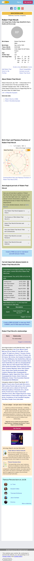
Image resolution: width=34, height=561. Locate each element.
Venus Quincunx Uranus (24, 366)
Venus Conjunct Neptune (9, 368)
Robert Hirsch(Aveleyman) (12, 101)
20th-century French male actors (12, 386)
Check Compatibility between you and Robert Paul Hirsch (25, 71)
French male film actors (22, 384)
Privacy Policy (7, 556)
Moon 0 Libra (24, 349)
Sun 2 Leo (16, 349)
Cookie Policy (18, 556)
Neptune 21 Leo (13, 355)
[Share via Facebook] (11, 9)
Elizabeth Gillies (14, 489)
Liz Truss (12, 484)
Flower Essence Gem (14, 462)
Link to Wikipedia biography (9, 92)
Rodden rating (16, 67)
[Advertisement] (17, 120)
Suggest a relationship (24, 342)
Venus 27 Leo (16, 351)
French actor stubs (12, 391)
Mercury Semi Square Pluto (15, 364)
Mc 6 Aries (12, 357)
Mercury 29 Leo (6, 351)
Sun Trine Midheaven (8, 359)
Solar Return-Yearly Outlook (16, 450)
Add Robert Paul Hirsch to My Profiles (6, 71)
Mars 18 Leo (24, 351)
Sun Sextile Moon (20, 359)
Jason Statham (14, 497)
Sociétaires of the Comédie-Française (17, 397)
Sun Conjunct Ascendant (23, 357)
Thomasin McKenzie (16, 493)
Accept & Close (7, 559)
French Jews (10, 384)
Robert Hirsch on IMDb (11, 99)
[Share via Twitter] (15, 9)
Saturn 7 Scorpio (20, 353)
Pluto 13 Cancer (23, 355)
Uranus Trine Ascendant (16, 378)
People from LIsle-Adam (15, 399)
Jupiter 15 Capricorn (8, 353)
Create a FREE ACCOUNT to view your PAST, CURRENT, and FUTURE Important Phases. (17, 323)
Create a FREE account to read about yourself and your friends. (17, 253)
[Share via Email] (22, 9)
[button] (17, 212)
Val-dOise (5, 399)
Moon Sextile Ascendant (19, 361)
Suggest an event (26, 317)
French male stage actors (19, 395)
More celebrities (26, 503)
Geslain (30, 67)
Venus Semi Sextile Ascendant (15, 370)
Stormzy (12, 502)
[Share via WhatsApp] (19, 9)
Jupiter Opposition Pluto (16, 374)
